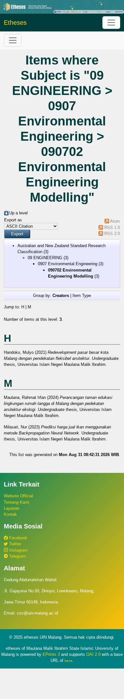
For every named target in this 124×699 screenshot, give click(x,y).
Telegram (17, 556)
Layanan (11, 508)
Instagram (18, 550)
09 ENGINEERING (45, 257)
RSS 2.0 (112, 233)
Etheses (15, 22)
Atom (115, 221)
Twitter (14, 543)
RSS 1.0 (112, 227)
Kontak (10, 514)
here (68, 660)
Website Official (18, 496)
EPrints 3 (51, 654)
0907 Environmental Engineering (67, 263)
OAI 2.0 (93, 654)
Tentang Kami (16, 502)
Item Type (81, 295)
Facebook (17, 537)
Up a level (18, 213)
